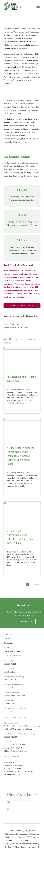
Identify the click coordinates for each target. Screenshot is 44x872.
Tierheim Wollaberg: (11, 669)
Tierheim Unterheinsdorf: (13, 685)
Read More (10, 408)
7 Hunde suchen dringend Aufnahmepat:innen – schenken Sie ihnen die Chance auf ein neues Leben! (20, 455)
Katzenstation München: (13, 693)
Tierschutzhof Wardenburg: (14, 677)
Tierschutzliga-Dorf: (11, 661)
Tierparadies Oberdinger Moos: (15, 708)
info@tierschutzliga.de (18, 751)
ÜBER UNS (8, 635)
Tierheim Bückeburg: (12, 700)
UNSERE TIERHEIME (12, 655)
